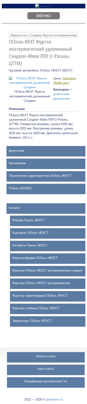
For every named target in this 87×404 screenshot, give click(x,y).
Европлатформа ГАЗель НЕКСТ (35, 258)
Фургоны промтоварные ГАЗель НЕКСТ (40, 295)
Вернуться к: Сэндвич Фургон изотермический (43, 35)
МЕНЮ (43, 15)
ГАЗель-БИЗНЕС (20, 188)
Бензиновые (17, 163)
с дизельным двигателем (62, 94)
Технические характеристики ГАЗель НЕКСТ (40, 175)
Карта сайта (46, 368)
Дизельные (16, 150)
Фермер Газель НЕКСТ (28, 220)
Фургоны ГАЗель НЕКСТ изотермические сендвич (47, 270)
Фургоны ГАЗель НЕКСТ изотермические (41, 283)
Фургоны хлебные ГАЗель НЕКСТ (36, 308)
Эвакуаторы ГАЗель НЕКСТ (31, 321)
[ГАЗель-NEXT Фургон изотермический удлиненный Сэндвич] (30, 82)
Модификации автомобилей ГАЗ (45, 381)
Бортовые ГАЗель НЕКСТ (30, 232)
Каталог (14, 208)
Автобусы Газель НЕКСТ (29, 245)
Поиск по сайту (46, 356)
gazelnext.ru (54, 399)
